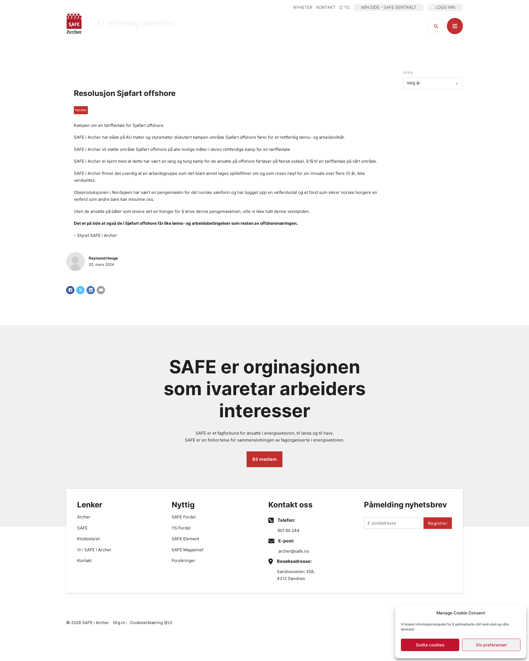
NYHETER (302, 7)
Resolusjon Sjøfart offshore (125, 93)
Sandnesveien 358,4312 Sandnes (296, 575)
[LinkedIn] (91, 290)
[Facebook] (70, 290)
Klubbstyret (88, 538)
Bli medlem (264, 459)
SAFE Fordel (184, 517)
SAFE (82, 528)
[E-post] (101, 290)
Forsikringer (183, 560)
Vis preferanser (491, 644)
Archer (83, 517)
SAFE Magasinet (187, 549)
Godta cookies (430, 644)
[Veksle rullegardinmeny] (454, 26)
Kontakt (84, 560)
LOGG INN (445, 7)
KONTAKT (326, 7)
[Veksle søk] (436, 26)
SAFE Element (185, 538)
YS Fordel (181, 528)
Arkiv (408, 72)
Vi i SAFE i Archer (94, 549)
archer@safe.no (293, 551)
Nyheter (81, 110)
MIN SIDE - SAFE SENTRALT (388, 7)
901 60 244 (288, 530)
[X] (80, 290)
